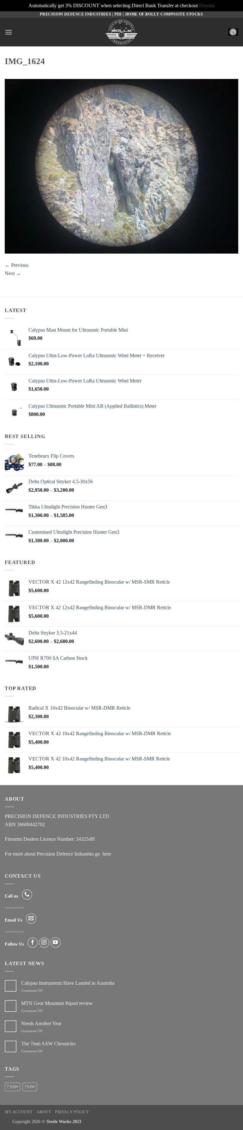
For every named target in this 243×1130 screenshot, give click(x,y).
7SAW (29, 1087)
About (44, 1112)
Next (13, 273)
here (107, 854)
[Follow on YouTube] (55, 942)
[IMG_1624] (121, 165)
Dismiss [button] (207, 5)
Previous (16, 265)
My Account (18, 1112)
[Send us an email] (31, 918)
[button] (8, 32)
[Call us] (27, 894)
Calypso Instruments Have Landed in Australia (68, 983)
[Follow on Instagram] (44, 942)
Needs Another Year (41, 1023)
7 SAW (12, 1087)
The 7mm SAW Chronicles (48, 1043)
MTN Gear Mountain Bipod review (57, 1003)
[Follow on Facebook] (33, 942)
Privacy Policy (72, 1112)
